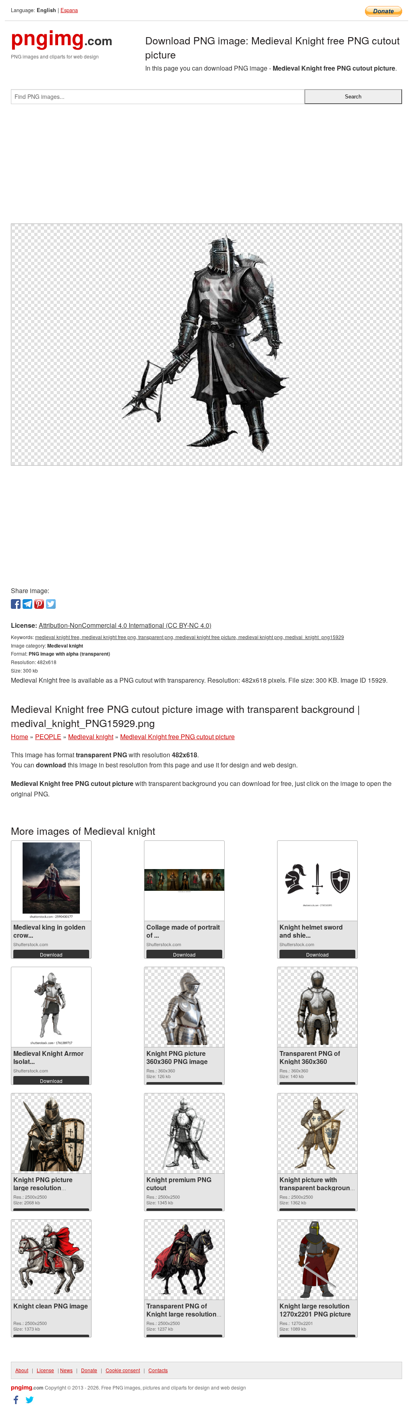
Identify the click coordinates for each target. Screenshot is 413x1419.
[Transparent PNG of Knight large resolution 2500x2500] (184, 1260)
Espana (69, 10)
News (66, 1370)
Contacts (158, 1370)
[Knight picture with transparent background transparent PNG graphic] (317, 1133)
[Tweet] (51, 604)
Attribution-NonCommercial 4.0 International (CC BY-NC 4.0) (125, 625)
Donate (89, 1370)
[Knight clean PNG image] (51, 1260)
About (21, 1370)
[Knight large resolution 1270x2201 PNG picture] (317, 1259)
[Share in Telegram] (27, 604)
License (45, 1370)
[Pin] (39, 604)
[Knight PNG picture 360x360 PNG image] (184, 1007)
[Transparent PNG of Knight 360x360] (317, 1007)
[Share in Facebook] (16, 604)
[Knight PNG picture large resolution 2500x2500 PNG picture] (51, 1133)
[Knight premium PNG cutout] (184, 1133)
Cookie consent (123, 1370)
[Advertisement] (206, 167)
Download (51, 954)
